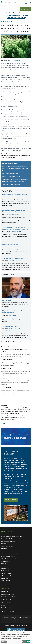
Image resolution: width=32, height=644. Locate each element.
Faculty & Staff (4, 571)
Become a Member (11, 499)
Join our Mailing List (6, 608)
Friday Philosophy (13, 261)
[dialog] (16, 637)
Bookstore (6, 378)
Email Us (3, 605)
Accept (28, 641)
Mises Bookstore (5, 568)
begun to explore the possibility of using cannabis (13, 70)
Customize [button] (3, 641)
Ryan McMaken (17, 60)
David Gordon (21, 261)
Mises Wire (6, 21)
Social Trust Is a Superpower (10, 244)
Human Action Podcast (7, 546)
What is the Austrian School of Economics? (11, 536)
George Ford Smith (19, 197)
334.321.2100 (8, 599)
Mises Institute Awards (6, 566)
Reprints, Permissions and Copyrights (11, 176)
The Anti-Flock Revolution (9, 326)
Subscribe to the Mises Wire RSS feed (11, 184)
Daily (4, 351)
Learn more (27, 411)
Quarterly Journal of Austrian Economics (11, 539)
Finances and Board (6, 573)
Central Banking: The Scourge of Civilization (14, 194)
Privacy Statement (5, 580)
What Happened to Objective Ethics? (12, 258)
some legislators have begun (13, 109)
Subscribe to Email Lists (7, 575)
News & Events (7, 368)
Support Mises (25, 9)
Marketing (4, 405)
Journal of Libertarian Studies (8, 541)
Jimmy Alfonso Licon (20, 247)
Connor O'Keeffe (6, 331)
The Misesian (7, 387)
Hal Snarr (17, 214)
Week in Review (7, 359)
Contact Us (4, 583)
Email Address (5, 398)
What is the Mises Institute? (8, 556)
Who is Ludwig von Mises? (7, 534)
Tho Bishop (11, 329)
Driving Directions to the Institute (9, 559)
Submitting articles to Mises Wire (10, 173)
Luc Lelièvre (18, 231)
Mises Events (4, 563)
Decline (23, 641)
